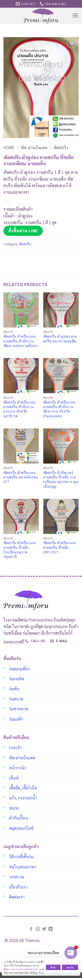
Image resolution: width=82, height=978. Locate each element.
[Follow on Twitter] (44, 929)
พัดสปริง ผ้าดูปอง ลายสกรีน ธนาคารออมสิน (60, 338)
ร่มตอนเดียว (19, 668)
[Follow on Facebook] (31, 929)
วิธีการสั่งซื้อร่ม (21, 856)
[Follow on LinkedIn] (51, 929)
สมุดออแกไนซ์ (21, 828)
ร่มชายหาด (18, 708)
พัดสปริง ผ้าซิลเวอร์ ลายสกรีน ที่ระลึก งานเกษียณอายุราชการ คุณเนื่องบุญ (61, 479)
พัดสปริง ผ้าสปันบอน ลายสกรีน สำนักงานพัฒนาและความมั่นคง (20, 341)
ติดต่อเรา (17, 896)
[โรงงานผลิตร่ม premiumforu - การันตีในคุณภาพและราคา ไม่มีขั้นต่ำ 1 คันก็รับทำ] (41, 16)
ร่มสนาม (16, 698)
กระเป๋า (15, 747)
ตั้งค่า (41, 972)
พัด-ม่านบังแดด (34, 147)
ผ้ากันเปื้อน (18, 817)
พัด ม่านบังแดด (22, 757)
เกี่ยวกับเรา (18, 887)
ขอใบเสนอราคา (22, 866)
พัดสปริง (61, 147)
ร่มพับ (14, 688)
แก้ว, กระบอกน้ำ (23, 797)
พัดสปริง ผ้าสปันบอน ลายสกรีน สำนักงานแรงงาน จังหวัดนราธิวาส (19, 409)
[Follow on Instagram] (38, 929)
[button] (75, 16)
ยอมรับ (70, 967)
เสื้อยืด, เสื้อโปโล (23, 787)
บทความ (16, 876)
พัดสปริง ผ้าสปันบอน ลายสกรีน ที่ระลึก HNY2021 (59, 547)
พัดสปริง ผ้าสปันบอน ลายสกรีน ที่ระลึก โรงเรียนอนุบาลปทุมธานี (19, 549)
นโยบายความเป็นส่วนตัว (25, 969)
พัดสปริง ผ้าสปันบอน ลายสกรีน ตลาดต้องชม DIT (20, 477)
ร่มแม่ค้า (16, 719)
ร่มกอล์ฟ (16, 678)
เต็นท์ (14, 777)
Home (9, 147)
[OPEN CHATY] (71, 953)
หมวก (14, 808)
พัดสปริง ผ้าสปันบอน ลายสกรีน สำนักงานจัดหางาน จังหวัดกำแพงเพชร (59, 409)
